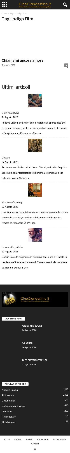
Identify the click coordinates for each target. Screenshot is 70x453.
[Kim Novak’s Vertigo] (35, 190)
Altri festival (8, 395)
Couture (6, 157)
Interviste (6, 411)
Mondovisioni (8, 422)
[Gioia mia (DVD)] (35, 100)
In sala (7, 439)
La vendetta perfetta (12, 247)
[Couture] (35, 145)
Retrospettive (9, 416)
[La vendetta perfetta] (35, 235)
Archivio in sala (10, 390)
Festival (18, 439)
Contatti (35, 443)
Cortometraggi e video (13, 406)
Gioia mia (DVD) (10, 113)
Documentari (8, 400)
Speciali (29, 439)
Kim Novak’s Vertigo (12, 202)
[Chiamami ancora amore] (35, 41)
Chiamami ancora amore (22, 60)
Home (4, 13)
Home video (43, 439)
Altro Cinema (59, 439)
